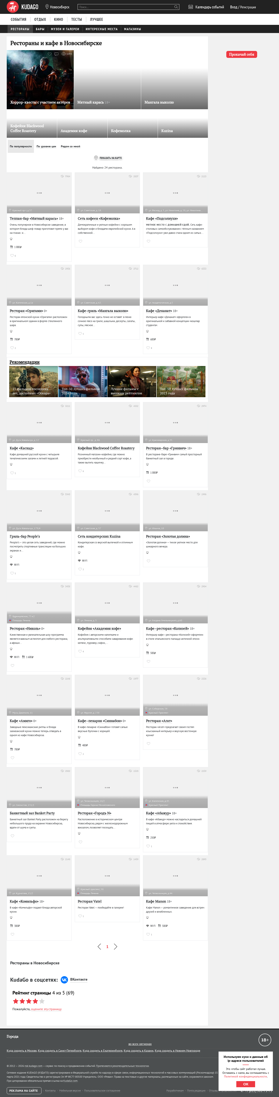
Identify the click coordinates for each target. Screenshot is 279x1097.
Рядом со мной (70, 146)
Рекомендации (25, 362)
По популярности (21, 146)
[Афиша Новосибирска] (22, 7)
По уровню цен (46, 146)
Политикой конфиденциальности (245, 1076)
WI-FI (16, 565)
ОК (245, 1084)
